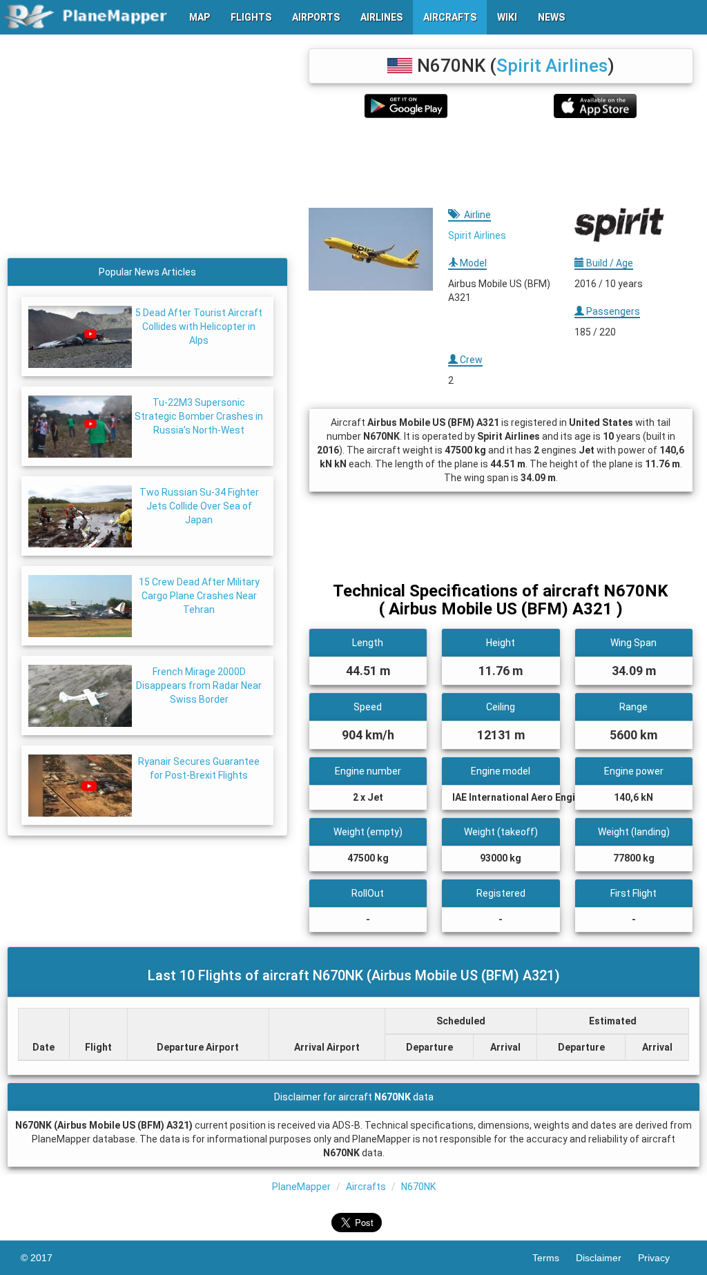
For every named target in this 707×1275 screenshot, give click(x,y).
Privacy (662, 1257)
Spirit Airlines (552, 65)
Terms (554, 1257)
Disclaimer (607, 1257)
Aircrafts (366, 1186)
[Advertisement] (501, 163)
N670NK (418, 1186)
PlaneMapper (301, 1186)
